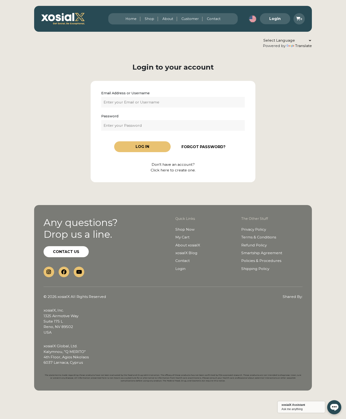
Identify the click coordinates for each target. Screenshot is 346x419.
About (167, 19)
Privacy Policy (253, 229)
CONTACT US (66, 251)
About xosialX (187, 245)
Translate (303, 45)
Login (275, 18)
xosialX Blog (186, 253)
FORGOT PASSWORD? (203, 147)
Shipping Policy (255, 268)
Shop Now (185, 229)
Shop (149, 19)
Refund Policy (254, 245)
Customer (190, 19)
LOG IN (142, 146)
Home (131, 19)
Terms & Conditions (258, 237)
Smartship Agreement (261, 253)
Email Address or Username (125, 93)
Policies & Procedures (261, 260)
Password (109, 116)
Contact (214, 19)
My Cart (182, 237)
